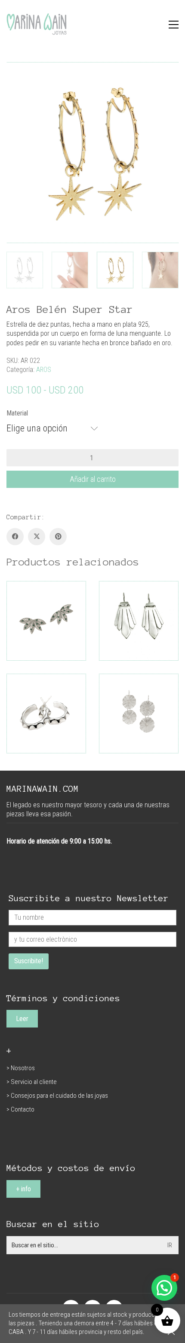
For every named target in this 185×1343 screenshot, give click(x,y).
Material (17, 413)
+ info (23, 1189)
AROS (43, 369)
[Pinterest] (58, 536)
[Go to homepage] (36, 24)
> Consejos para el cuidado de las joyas (57, 1095)
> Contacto (20, 1109)
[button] (174, 25)
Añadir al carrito (93, 479)
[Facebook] (15, 536)
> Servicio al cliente (31, 1082)
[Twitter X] (36, 536)
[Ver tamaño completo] (17, 75)
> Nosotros (20, 1068)
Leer (22, 1019)
